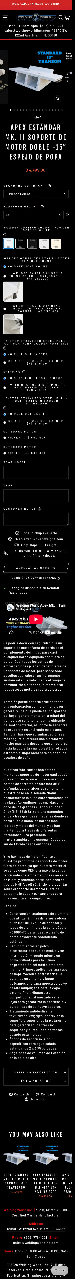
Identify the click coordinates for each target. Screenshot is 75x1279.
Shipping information (36, 1072)
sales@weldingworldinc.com (27, 30)
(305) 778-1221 (51, 26)
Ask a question (36, 1081)
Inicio (35, 117)
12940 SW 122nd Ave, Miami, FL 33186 (36, 1229)
